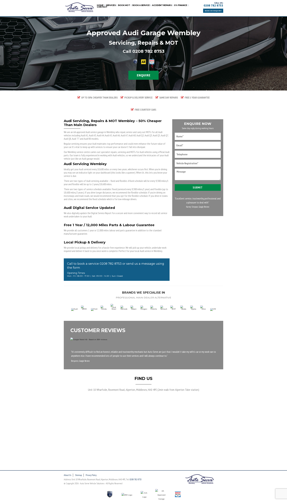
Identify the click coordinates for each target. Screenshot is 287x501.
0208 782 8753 (213, 5)
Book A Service (140, 5)
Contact (102, 7)
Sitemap (78, 475)
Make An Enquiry (213, 11)
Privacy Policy (91, 475)
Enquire (143, 75)
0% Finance (180, 5)
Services (111, 5)
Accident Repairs (162, 5)
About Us (67, 475)
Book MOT (124, 5)
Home (100, 5)
